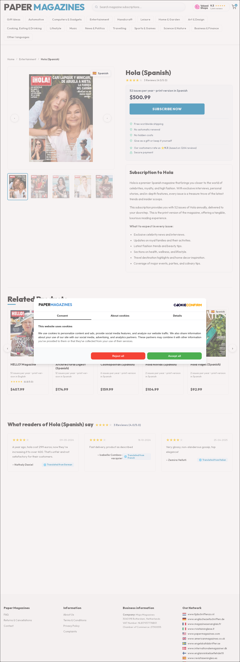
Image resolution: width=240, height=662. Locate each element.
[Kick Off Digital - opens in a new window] (188, 305)
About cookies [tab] (120, 315)
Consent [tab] (62, 315)
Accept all (174, 355)
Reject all (118, 355)
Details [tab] (177, 315)
